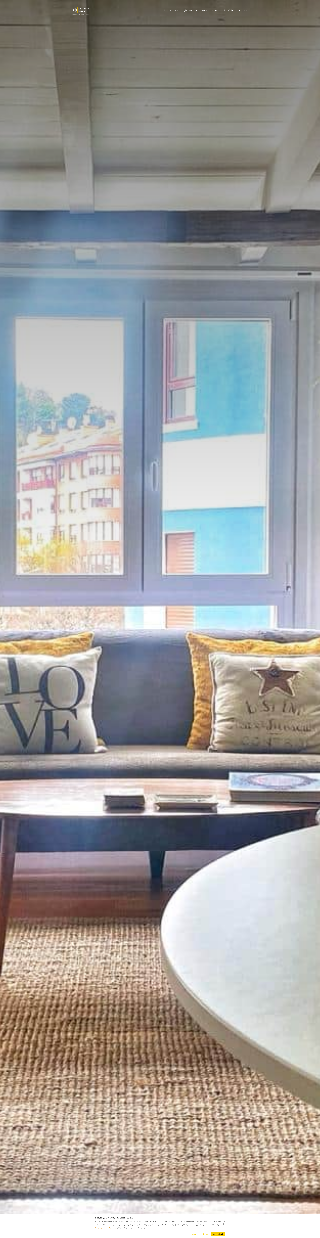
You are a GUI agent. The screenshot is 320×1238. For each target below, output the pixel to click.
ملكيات (174, 10)
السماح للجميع (218, 1234)
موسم (204, 10)
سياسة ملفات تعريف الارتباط (105, 1228)
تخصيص (193, 1234)
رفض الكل (205, 1234)
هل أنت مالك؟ (227, 10)
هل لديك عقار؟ (190, 10)
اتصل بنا (214, 10)
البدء (164, 10)
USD (246, 10)
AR (239, 10)
